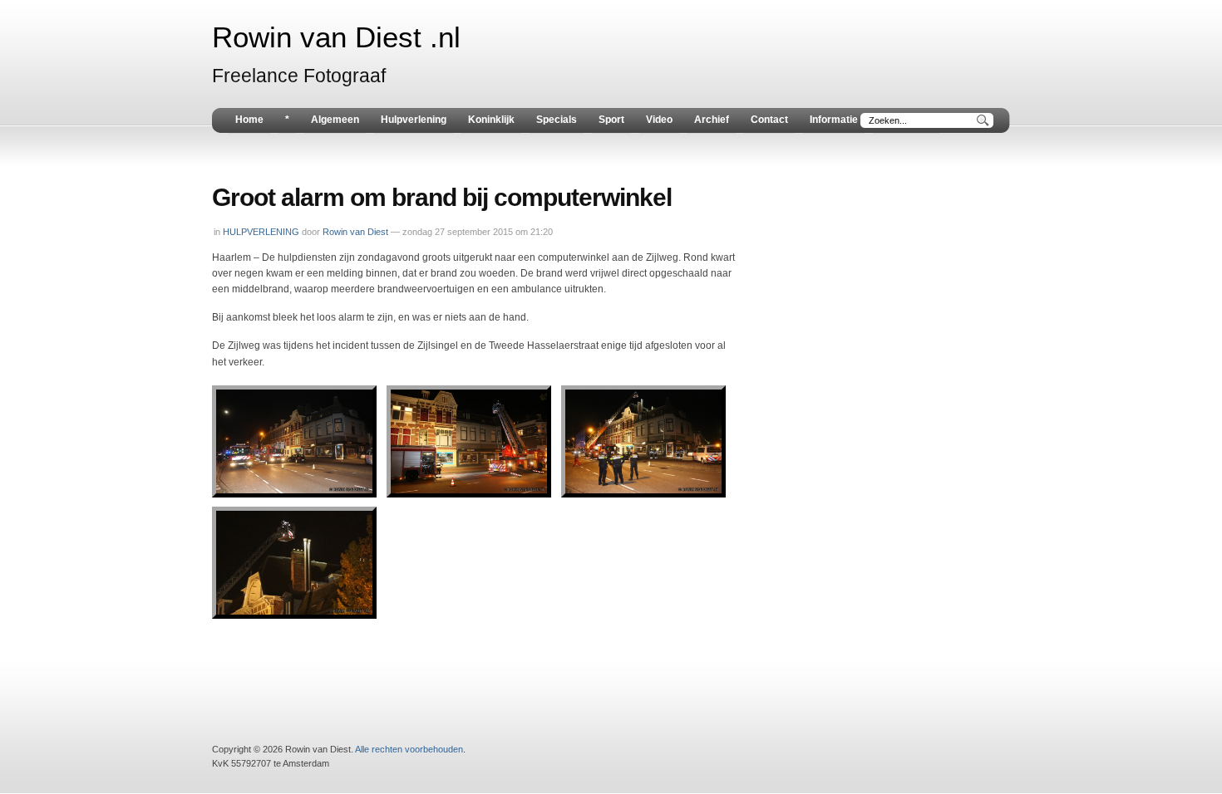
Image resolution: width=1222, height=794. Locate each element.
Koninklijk (491, 119)
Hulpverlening (413, 119)
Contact (769, 119)
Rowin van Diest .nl (336, 37)
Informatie (834, 119)
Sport (611, 119)
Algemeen (335, 119)
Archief (711, 119)
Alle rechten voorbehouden (409, 749)
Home (249, 119)
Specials (556, 119)
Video (659, 119)
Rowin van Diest (355, 232)
